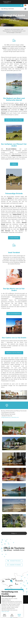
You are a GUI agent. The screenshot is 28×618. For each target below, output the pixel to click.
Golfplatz (14, 164)
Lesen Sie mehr (5, 611)
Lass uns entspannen (14, 313)
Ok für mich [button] (19, 615)
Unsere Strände (14, 237)
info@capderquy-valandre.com (10, 417)
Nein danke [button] (4, 615)
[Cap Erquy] (14, 549)
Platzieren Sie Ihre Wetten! (14, 352)
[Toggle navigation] (25, 9)
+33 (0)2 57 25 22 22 (14, 560)
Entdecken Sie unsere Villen (14, 120)
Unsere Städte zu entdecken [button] (7, 2)
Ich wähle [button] (11, 615)
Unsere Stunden (15, 564)
